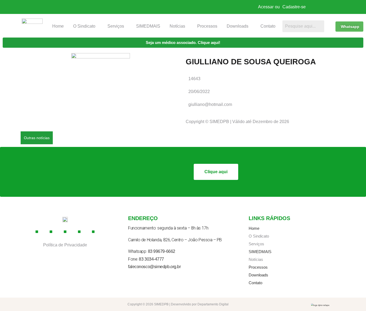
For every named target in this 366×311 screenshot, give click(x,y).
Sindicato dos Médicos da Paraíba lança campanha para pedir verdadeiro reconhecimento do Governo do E (158, 137)
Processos (207, 26)
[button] (86, 26)
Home (58, 26)
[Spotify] (93, 232)
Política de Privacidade (65, 245)
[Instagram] (51, 232)
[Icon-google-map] (79, 232)
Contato (267, 26)
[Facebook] (37, 232)
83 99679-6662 (161, 251)
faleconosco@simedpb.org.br (154, 266)
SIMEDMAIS (148, 26)
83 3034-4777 (151, 259)
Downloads (237, 26)
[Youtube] (65, 232)
